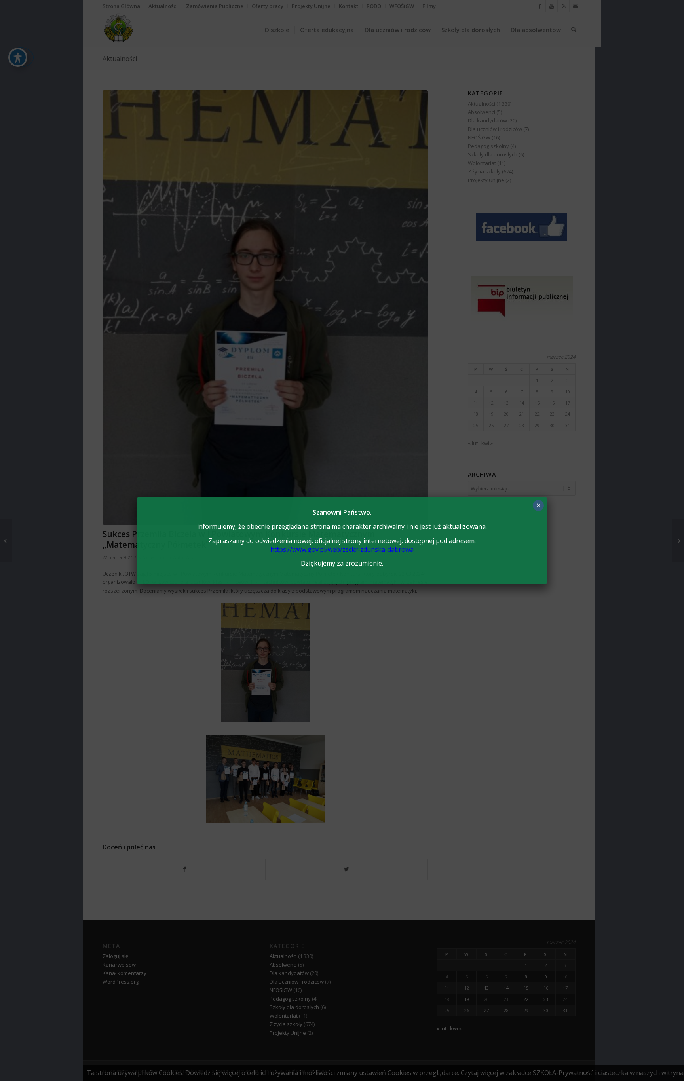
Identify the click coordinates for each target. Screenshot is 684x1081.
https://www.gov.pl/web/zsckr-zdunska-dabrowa (342, 549)
